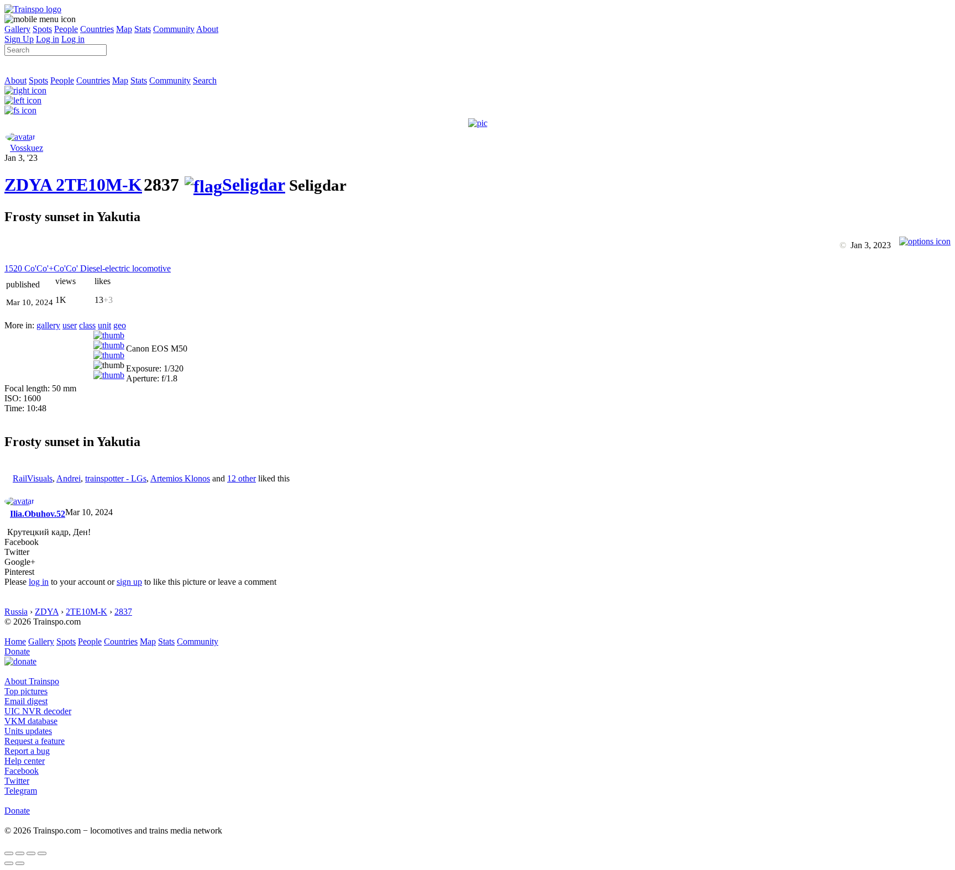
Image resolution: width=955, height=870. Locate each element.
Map (124, 29)
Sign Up (19, 39)
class (87, 325)
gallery (48, 325)
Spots (42, 29)
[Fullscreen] (20, 110)
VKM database (30, 721)
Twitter (16, 780)
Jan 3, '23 (21, 158)
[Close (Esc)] (8, 853)
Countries (97, 29)
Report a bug (27, 751)
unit (104, 325)
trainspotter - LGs (115, 478)
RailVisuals (33, 478)
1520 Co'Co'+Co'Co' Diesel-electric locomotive (87, 268)
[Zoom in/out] (42, 853)
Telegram (20, 790)
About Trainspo (31, 681)
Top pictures (26, 691)
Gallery (17, 29)
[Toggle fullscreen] (31, 853)
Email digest (26, 701)
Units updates (28, 731)
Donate (17, 651)
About (207, 29)
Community (174, 29)
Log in (47, 39)
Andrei (68, 478)
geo (119, 325)
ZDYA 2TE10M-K (73, 185)
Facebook (21, 770)
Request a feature (34, 741)
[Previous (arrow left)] (8, 863)
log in (39, 581)
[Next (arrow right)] (19, 863)
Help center (24, 761)
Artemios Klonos (180, 478)
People (66, 29)
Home (15, 641)
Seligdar (253, 185)
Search (205, 80)
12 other (241, 478)
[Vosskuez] (20, 136)
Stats (142, 29)
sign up (129, 581)
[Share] (19, 853)
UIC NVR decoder (37, 711)
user (69, 325)
